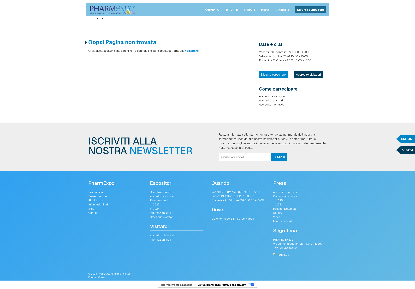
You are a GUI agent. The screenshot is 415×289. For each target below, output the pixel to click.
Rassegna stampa (284, 208)
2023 (279, 204)
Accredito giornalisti (271, 104)
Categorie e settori (161, 217)
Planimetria (95, 200)
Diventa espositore (310, 10)
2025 (156, 204)
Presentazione (97, 196)
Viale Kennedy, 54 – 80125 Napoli (233, 218)
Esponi (407, 139)
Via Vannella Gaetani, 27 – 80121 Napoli (297, 243)
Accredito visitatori (308, 74)
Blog (91, 208)
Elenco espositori (161, 200)
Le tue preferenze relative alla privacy (222, 284)
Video (276, 217)
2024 (156, 208)
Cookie (102, 277)
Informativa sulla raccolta (176, 284)
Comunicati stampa (285, 196)
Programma (95, 192)
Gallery (277, 213)
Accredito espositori (272, 96)
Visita (407, 150)
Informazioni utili (98, 204)
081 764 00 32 (288, 248)
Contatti (282, 9)
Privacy (92, 277)
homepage (192, 51)
